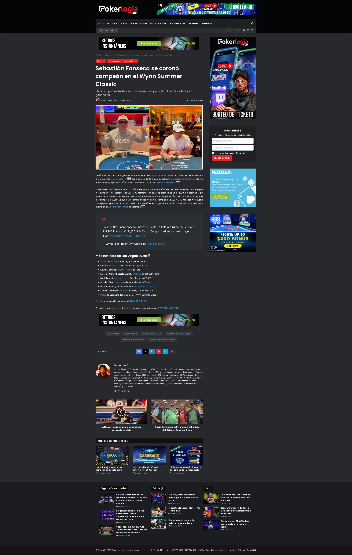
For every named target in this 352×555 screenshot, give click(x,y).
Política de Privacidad (247, 550)
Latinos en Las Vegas (179, 333)
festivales (115, 261)
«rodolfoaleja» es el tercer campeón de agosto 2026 (109, 468)
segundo (119, 278)
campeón (118, 282)
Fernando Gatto (107, 100)
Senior (112, 265)
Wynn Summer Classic (162, 175)
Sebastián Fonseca (134, 339)
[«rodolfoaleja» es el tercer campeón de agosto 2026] (112, 455)
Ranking (193, 23)
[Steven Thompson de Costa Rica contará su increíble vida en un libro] (211, 512)
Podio (103, 295)
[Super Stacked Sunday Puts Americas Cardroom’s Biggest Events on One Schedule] (106, 530)
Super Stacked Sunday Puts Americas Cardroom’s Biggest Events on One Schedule (131, 529)
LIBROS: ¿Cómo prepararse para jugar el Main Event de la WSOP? (183, 497)
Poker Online (137, 23)
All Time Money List (118, 206)
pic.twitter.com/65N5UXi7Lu (127, 236)
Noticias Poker (130, 61)
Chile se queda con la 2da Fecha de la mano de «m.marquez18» (186, 468)
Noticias (112, 23)
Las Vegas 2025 (152, 333)
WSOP (124, 23)
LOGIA (201, 550)
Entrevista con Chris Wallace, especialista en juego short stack (235, 524)
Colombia (101, 61)
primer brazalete (124, 269)
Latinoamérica (110, 55)
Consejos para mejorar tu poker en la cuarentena (181, 521)
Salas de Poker (158, 23)
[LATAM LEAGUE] (149, 43)
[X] (118, 391)
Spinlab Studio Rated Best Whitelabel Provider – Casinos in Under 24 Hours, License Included (131, 499)
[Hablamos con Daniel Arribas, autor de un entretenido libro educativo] (211, 498)
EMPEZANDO (190, 550)
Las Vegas (131, 333)
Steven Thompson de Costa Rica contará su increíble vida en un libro (236, 511)
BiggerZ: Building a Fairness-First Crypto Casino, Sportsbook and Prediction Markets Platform (130, 515)
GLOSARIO (207, 23)
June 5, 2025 (156, 243)
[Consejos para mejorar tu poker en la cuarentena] (158, 524)
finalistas (137, 274)
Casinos (223, 550)
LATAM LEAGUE (177, 23)
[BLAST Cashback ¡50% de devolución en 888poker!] (149, 455)
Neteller (232, 550)
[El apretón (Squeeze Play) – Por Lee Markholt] (158, 512)
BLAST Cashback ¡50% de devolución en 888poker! (141, 30)
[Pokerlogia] (118, 9)
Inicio (100, 23)
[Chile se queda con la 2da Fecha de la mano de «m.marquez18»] (186, 455)
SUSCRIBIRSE (222, 158)
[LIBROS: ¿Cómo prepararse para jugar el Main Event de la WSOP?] (158, 498)
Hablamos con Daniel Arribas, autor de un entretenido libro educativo (236, 497)
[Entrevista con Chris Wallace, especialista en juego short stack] (211, 525)
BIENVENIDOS (177, 550)
